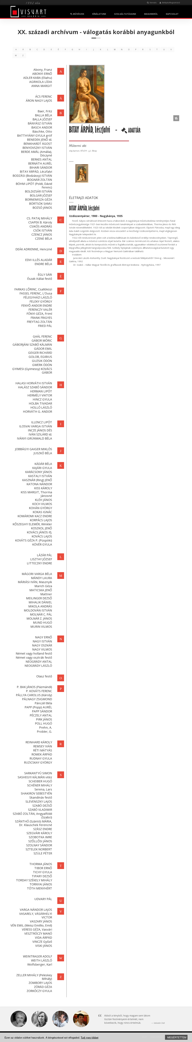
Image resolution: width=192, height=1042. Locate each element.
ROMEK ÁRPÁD (42, 754)
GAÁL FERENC (42, 336)
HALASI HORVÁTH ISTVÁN (33, 383)
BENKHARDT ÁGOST (38, 144)
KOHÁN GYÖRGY (40, 508)
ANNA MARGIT (41, 86)
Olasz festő (44, 676)
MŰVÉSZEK (78, 13)
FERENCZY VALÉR (40, 310)
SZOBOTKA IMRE (40, 837)
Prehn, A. (45, 727)
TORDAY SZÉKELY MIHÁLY (34, 880)
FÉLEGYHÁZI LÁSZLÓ (37, 297)
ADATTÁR (133, 132)
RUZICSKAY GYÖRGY (38, 762)
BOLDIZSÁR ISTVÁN (38, 191)
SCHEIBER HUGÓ (40, 781)
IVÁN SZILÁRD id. (40, 434)
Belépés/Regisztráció (171, 2)
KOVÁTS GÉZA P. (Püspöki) (33, 540)
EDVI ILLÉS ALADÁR (38, 260)
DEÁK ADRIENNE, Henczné (33, 249)
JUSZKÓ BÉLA (43, 453)
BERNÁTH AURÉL (40, 163)
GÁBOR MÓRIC (42, 340)
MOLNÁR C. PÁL (41, 614)
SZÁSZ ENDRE (42, 829)
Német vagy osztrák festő (34, 657)
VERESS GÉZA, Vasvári (37, 929)
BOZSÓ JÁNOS (42, 208)
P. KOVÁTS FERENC (39, 691)
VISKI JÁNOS (43, 946)
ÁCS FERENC (43, 96)
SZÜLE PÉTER (43, 853)
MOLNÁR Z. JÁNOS (39, 618)
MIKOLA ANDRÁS (40, 606)
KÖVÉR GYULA (42, 544)
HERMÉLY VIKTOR (39, 395)
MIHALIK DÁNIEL (40, 602)
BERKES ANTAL (41, 159)
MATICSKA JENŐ (40, 590)
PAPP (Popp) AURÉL (38, 707)
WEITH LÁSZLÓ (41, 960)
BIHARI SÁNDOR (41, 167)
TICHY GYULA (42, 872)
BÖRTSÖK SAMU (40, 204)
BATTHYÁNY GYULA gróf (34, 135)
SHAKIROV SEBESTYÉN (36, 793)
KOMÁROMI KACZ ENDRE (35, 516)
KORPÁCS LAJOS (41, 520)
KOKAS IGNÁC (42, 512)
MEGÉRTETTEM (176, 1037)
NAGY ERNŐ (43, 637)
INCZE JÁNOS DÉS (40, 430)
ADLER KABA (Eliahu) (37, 78)
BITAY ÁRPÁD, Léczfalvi (36, 172)
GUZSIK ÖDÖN (42, 361)
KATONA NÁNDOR (39, 484)
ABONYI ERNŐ (42, 74)
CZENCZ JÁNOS (42, 234)
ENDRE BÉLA (43, 264)
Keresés (152, 2)
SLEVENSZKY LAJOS (39, 801)
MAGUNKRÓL (151, 13)
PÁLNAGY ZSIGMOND (37, 699)
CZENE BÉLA (43, 239)
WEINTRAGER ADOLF (37, 956)
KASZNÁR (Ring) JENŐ (37, 480)
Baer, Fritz (45, 111)
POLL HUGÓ (43, 723)
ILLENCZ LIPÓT (41, 422)
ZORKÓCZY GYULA (39, 991)
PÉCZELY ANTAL (41, 715)
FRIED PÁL (45, 326)
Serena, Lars (43, 789)
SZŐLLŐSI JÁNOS (40, 841)
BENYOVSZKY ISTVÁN (37, 148)
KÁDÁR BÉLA (43, 464)
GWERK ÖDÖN (42, 365)
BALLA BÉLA (43, 115)
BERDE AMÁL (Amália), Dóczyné (36, 153)
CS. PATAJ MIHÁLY (39, 218)
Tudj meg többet (89, 1037)
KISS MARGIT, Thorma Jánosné (36, 494)
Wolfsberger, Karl (39, 964)
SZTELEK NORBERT (39, 849)
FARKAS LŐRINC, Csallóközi (33, 289)
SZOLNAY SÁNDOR (39, 845)
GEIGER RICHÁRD (40, 353)
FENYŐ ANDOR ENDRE (36, 305)
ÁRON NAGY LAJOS (39, 101)
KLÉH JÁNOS (43, 500)
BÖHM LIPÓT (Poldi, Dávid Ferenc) (34, 185)
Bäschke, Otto (42, 131)
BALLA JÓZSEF (42, 119)
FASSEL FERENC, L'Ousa (36, 293)
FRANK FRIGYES (41, 318)
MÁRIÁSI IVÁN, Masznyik (35, 582)
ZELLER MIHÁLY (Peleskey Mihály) (34, 977)
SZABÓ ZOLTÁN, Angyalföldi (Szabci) (32, 815)
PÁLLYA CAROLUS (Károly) (34, 695)
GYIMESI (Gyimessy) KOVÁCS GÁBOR (32, 371)
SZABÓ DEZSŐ (42, 806)
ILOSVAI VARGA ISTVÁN (35, 426)
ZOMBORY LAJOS (40, 983)
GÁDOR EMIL (43, 349)
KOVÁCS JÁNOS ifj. (39, 532)
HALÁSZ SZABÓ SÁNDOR (35, 387)
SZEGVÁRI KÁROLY (39, 833)
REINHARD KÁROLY (39, 742)
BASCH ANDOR (41, 127)
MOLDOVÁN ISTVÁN (38, 610)
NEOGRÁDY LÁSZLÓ (38, 666)
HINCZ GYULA (42, 399)
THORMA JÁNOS (40, 864)
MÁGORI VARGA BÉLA (37, 574)
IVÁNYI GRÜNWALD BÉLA (34, 438)
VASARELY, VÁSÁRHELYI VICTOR (35, 915)
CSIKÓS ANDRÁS (41, 226)
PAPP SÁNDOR (42, 711)
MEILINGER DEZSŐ (39, 598)
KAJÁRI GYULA (42, 468)
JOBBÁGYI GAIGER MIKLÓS (33, 449)
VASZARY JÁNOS (41, 921)
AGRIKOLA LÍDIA (40, 82)
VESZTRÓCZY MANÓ (38, 933)
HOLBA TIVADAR (40, 403)
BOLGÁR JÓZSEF (41, 195)
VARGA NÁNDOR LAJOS (36, 910)
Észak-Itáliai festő (39, 279)
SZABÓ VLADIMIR (40, 810)
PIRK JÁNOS (44, 719)
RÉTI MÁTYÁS (42, 750)
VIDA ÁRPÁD (43, 938)
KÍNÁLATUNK (99, 13)
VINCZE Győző (42, 942)
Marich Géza (43, 586)
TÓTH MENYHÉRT (39, 888)
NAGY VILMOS (42, 649)
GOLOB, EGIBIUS (40, 357)
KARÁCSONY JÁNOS (38, 472)
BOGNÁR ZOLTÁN (39, 180)
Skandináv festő (40, 797)
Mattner (46, 594)
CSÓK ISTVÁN (42, 230)
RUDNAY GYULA (41, 758)
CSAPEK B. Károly (40, 222)
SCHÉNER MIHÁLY (39, 785)
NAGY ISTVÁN (42, 641)
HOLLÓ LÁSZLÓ (41, 407)
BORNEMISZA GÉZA (38, 199)
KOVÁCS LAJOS (42, 536)
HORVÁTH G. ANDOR (37, 412)
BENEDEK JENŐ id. (39, 140)
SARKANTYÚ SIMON (38, 773)
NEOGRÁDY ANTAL (39, 662)
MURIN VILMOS (41, 627)
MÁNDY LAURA (41, 578)
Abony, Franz (42, 70)
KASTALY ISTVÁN (40, 476)
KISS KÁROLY (43, 488)
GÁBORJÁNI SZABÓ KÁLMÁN (32, 345)
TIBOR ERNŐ (43, 868)
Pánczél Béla (43, 703)
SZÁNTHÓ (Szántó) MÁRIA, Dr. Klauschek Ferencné (33, 823)
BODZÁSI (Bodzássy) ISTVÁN (32, 176)
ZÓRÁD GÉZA (43, 987)
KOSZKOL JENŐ (41, 528)
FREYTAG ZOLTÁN (39, 322)
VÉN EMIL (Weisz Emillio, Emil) (31, 925)
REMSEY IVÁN (42, 746)
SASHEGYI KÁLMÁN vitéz (35, 777)
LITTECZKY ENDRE (39, 563)
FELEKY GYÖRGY (41, 301)
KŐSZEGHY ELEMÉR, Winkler (32, 524)
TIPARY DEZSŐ (42, 876)
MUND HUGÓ (42, 622)
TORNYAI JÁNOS (41, 884)
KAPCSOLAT (172, 13)
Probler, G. (44, 732)
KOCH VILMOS (42, 504)
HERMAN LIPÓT (41, 391)
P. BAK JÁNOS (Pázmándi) (34, 687)
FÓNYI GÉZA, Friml (39, 314)
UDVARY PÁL (43, 899)
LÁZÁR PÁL (44, 555)
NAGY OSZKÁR (42, 645)
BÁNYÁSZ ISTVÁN (40, 123)
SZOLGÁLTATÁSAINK (125, 13)
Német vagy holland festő (34, 653)
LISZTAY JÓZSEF (41, 559)
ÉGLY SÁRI (45, 275)
